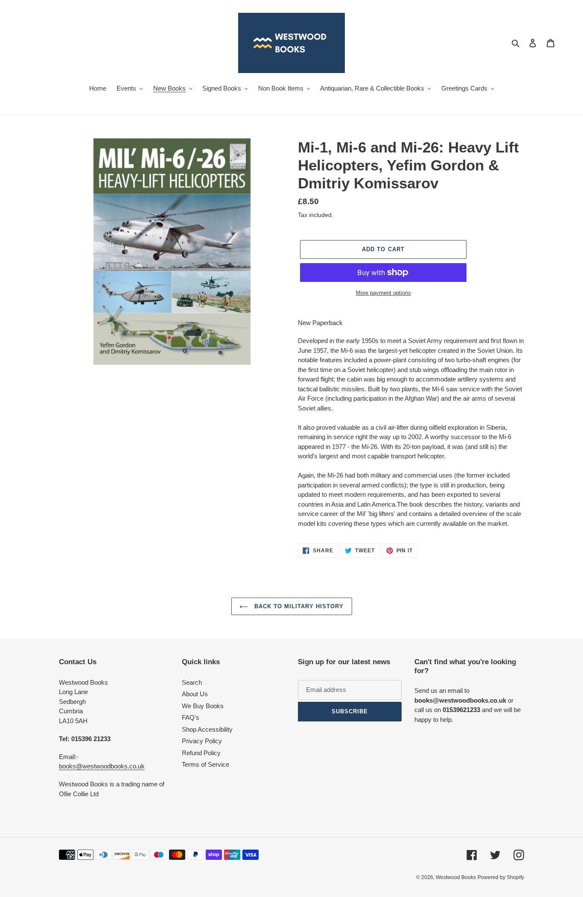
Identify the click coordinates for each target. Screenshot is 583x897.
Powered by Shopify (501, 877)
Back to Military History (298, 606)
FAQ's (190, 717)
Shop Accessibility (207, 729)
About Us (195, 694)
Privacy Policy (202, 741)
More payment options (383, 293)
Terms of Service (205, 764)
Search (192, 682)
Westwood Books (456, 877)
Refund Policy (201, 752)
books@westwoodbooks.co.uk (102, 766)
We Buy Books (203, 705)
